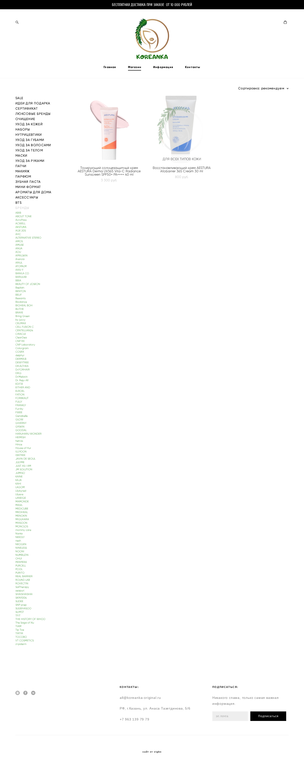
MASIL (19, 505)
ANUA (18, 248)
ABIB (18, 212)
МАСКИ (21, 155)
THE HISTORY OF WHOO (30, 619)
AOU (18, 252)
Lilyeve (19, 494)
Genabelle (21, 415)
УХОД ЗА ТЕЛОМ (29, 150)
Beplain (19, 287)
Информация (163, 67)
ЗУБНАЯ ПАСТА (28, 181)
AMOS (19, 241)
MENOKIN (21, 515)
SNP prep (21, 604)
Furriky (19, 408)
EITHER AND (22, 387)
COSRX (19, 351)
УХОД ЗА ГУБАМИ (29, 140)
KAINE (19, 476)
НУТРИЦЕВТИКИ (28, 134)
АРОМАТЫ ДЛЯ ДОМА (33, 192)
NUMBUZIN (21, 555)
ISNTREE (20, 455)
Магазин (134, 67)
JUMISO (20, 473)
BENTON (20, 291)
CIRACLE (20, 334)
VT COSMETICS (24, 640)
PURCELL (20, 565)
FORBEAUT (21, 398)
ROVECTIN (21, 583)
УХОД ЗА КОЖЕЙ (29, 124)
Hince (18, 444)
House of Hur (23, 448)
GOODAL (21, 430)
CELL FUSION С (24, 326)
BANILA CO (22, 273)
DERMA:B (20, 358)
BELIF (18, 294)
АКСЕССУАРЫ (26, 197)
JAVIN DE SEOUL (25, 458)
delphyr (19, 355)
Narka (19, 533)
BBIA (18, 280)
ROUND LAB (22, 579)
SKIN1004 (21, 597)
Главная (110, 67)
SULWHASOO (23, 608)
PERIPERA (21, 562)
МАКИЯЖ (22, 171)
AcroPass (21, 219)
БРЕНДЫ (22, 208)
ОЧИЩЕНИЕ (25, 119)
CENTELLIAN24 (24, 330)
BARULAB (21, 276)
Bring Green (22, 316)
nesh (18, 540)
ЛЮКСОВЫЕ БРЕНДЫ (33, 113)
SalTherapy (22, 587)
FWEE (18, 412)
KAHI (18, 483)
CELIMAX (20, 323)
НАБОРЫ (22, 129)
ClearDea (21, 337)
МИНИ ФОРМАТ (28, 187)
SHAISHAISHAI (24, 594)
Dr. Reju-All (21, 380)
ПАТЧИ (21, 166)
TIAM (18, 626)
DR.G (18, 373)
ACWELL (20, 223)
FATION (19, 394)
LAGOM (20, 487)
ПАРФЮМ (23, 176)
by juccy (20, 319)
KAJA (18, 480)
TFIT (17, 615)
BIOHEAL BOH (24, 305)
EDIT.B (19, 383)
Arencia (19, 259)
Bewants (20, 298)
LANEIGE (20, 497)
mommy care (23, 530)
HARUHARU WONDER (28, 433)
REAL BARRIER (24, 576)
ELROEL (19, 391)
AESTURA (20, 227)
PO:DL (19, 569)
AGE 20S (20, 230)
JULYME (19, 462)
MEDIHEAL (21, 512)
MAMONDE (22, 501)
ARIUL (18, 262)
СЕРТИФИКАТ (26, 108)
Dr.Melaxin (21, 376)
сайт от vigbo (152, 752)
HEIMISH (20, 437)
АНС (18, 234)
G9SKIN (19, 426)
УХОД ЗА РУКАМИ (29, 161)
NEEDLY (19, 537)
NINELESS (21, 547)
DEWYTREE (22, 362)
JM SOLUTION (23, 469)
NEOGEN (20, 544)
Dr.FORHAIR (22, 369)
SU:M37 (19, 612)
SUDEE (19, 601)
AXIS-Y (19, 269)
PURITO (19, 572)
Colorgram (21, 348)
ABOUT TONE (23, 216)
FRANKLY (20, 405)
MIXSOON (21, 522)
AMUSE (19, 244)
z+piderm (20, 644)
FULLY (18, 401)
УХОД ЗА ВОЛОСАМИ (33, 145)
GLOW (19, 419)
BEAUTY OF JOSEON (27, 284)
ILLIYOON (21, 451)
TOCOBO (21, 636)
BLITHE (19, 309)
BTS (18, 202)
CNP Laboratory (25, 344)
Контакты (192, 67)
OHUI (18, 558)
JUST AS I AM (23, 465)
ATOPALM (21, 266)
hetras (19, 440)
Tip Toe (19, 629)
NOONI (19, 551)
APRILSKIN (21, 255)
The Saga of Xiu (24, 622)
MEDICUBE (21, 508)
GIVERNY (20, 423)
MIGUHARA (22, 519)
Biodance (21, 301)
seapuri (19, 590)
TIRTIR (19, 633)
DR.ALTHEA (21, 366)
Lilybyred (20, 490)
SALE (19, 98)
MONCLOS (21, 526)
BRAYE (19, 312)
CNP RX (19, 341)
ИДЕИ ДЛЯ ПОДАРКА (32, 103)
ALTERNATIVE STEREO (28, 237)
